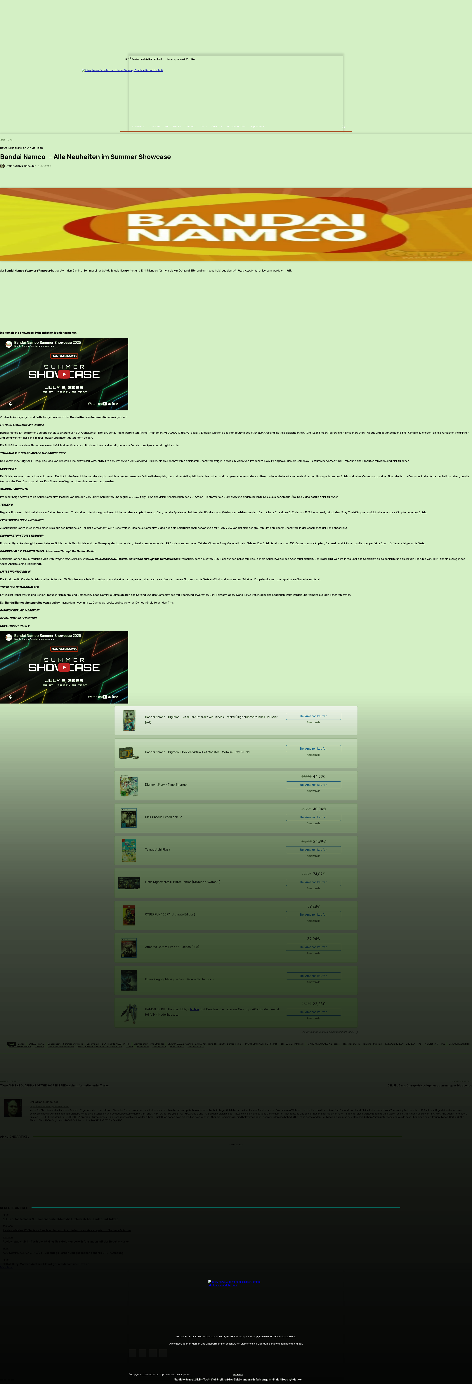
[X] (153, 1353)
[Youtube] (163, 1353)
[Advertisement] (236, 1172)
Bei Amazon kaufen (313, 716)
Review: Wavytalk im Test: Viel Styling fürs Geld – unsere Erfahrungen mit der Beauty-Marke (238, 1379)
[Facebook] (132, 1353)
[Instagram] (142, 1353)
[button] (343, 126)
